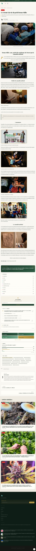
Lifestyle (2, 511)
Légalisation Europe (4, 516)
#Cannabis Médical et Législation (7, 357)
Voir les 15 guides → (18, 339)
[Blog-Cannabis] (2, 3)
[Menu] (8, 3)
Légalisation (2, 507)
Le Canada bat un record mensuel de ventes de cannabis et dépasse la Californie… (18, 0)
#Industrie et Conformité (16, 360)
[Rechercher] (5, 3)
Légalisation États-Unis (4, 514)
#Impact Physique (28, 360)
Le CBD (8, 261)
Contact (23, 548)
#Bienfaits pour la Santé (14, 363)
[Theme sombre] (34, 549)
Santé (2, 509)
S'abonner (32, 502)
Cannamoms (3, 126)
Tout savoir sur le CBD (13, 261)
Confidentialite (19, 548)
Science (2, 518)
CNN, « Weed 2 (3, 87)
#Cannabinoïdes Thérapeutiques (22, 363)
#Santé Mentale (23, 360)
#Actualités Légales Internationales (18, 357)
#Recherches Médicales (27, 357)
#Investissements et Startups (6, 363)
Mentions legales (13, 548)
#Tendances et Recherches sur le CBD (7, 360)
